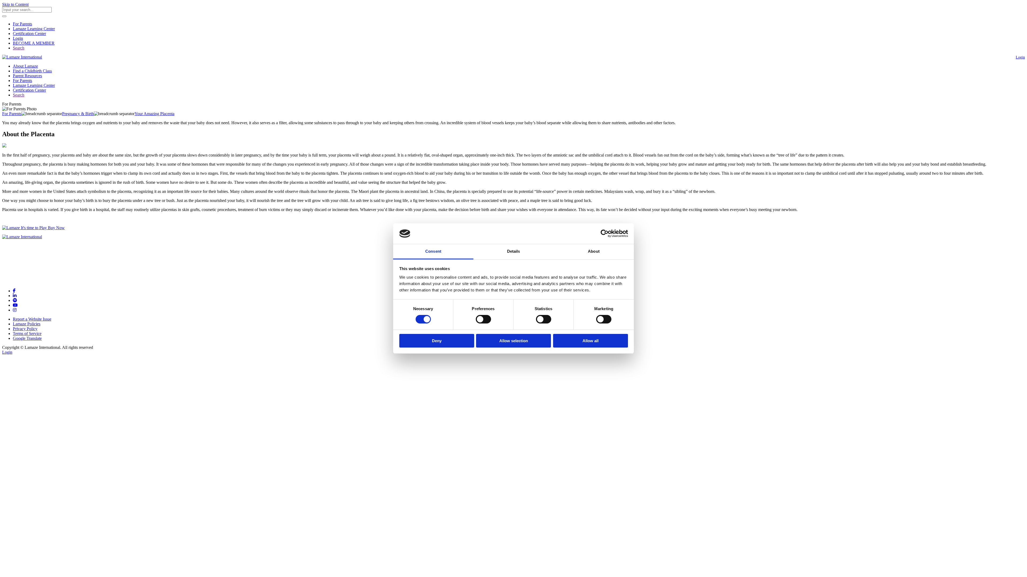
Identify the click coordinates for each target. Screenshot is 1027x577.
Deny (437, 340)
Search (18, 48)
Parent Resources (27, 75)
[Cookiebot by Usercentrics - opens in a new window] (604, 233)
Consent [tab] (433, 251)
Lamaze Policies (26, 324)
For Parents (22, 24)
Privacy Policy (25, 328)
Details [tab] (513, 251)
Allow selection (513, 340)
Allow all (591, 340)
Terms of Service (27, 333)
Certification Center (29, 33)
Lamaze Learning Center (34, 28)
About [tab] (594, 251)
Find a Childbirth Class (32, 71)
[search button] (4, 16)
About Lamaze (25, 66)
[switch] (483, 319)
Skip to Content (15, 4)
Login (18, 38)
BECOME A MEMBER (34, 43)
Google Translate (27, 338)
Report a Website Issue (32, 319)
